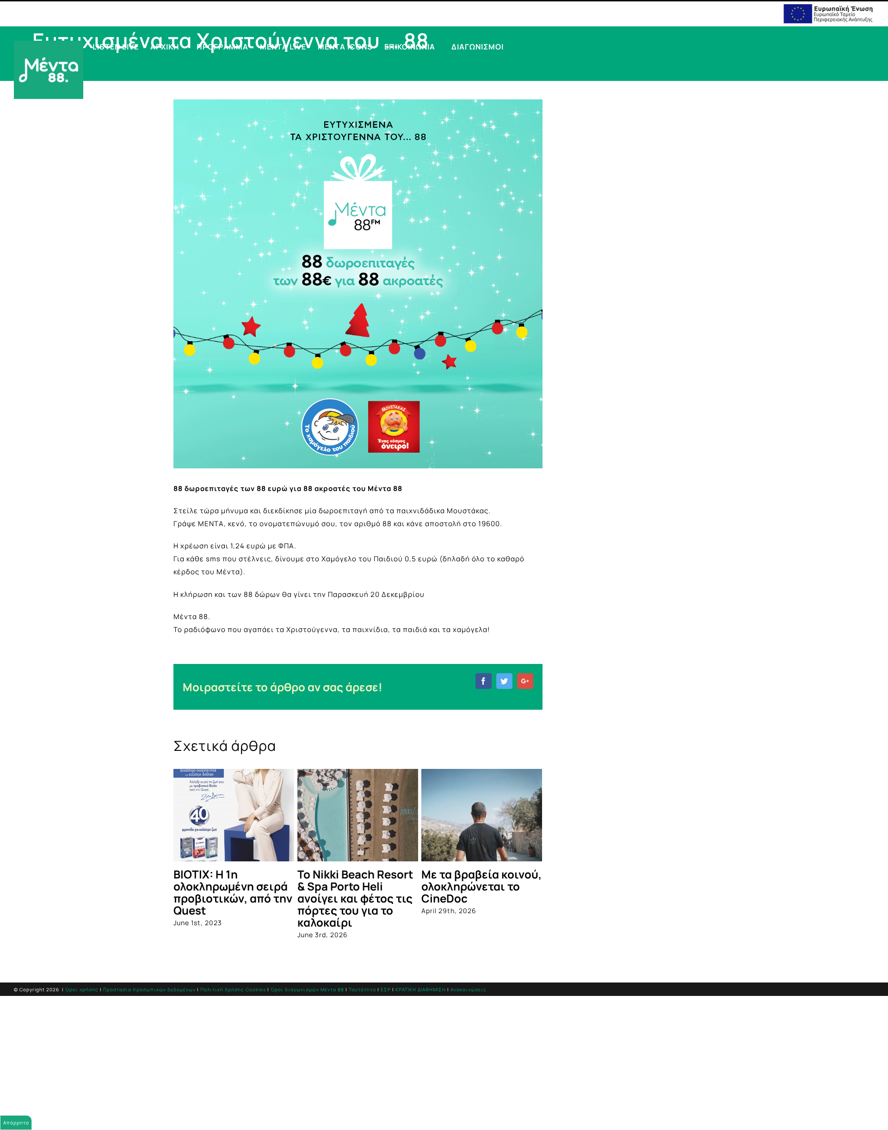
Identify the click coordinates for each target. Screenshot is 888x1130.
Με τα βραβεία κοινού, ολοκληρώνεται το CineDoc (481, 886)
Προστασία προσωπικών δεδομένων (149, 989)
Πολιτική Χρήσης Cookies (233, 989)
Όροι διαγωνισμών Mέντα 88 (307, 989)
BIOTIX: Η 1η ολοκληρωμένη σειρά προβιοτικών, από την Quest (232, 892)
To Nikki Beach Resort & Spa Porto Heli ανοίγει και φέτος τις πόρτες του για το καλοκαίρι (355, 898)
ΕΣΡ (386, 989)
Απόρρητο (16, 1122)
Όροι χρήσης (82, 989)
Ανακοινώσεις (468, 989)
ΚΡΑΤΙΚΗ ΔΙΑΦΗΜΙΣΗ (420, 989)
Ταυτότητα (362, 989)
